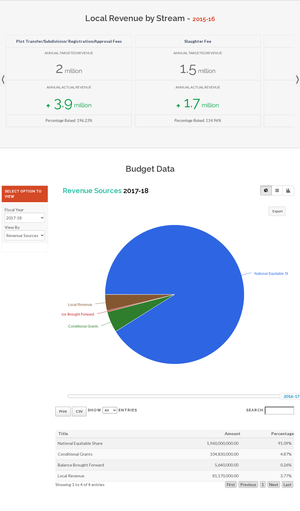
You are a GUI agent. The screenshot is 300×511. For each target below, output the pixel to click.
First (231, 484)
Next (297, 79)
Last (288, 484)
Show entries (112, 410)
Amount (233, 433)
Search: (255, 410)
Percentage (282, 433)
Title (63, 433)
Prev (3, 79)
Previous (248, 484)
